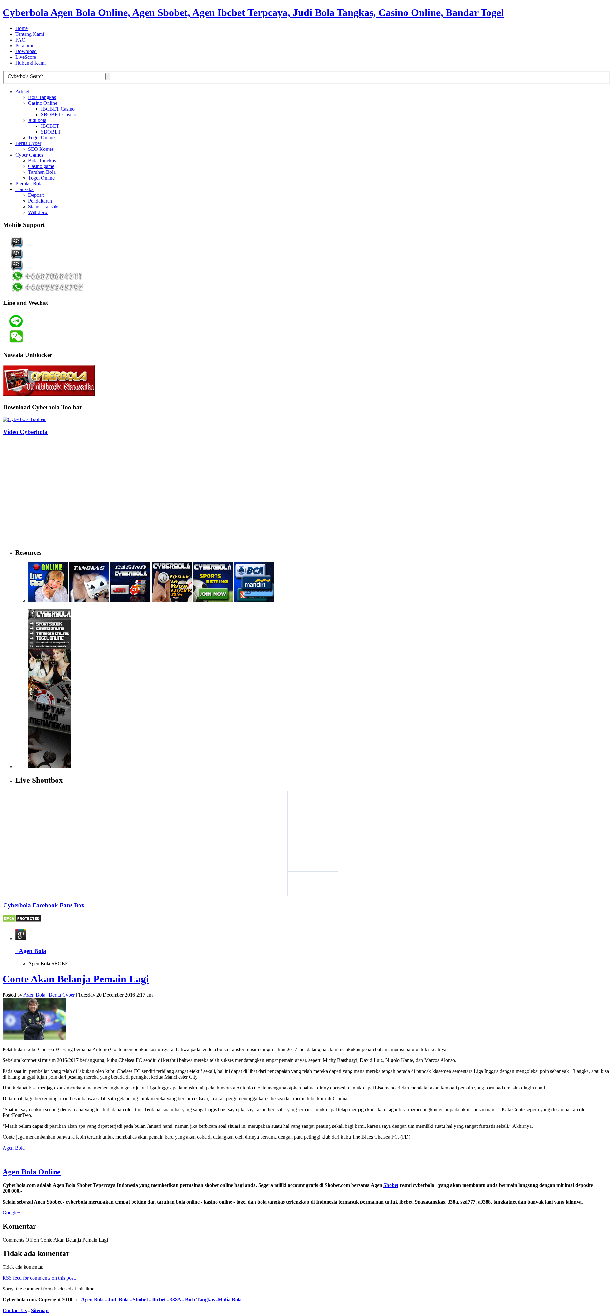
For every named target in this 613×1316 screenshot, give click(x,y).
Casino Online (42, 103)
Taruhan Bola (42, 172)
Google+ (11, 1212)
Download (26, 51)
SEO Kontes (41, 149)
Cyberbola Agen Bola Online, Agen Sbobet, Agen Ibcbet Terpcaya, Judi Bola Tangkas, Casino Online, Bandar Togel (253, 12)
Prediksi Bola (28, 183)
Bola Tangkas (42, 97)
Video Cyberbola (25, 431)
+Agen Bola (30, 951)
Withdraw (38, 212)
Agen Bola (34, 994)
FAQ (20, 39)
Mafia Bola (230, 1299)
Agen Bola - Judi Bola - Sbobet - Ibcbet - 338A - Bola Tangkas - (149, 1299)
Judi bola (37, 120)
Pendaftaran (40, 201)
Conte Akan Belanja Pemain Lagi (76, 979)
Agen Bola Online (32, 1172)
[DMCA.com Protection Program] (22, 920)
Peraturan (24, 45)
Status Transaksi (44, 206)
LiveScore (25, 57)
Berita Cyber (28, 143)
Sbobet (390, 1185)
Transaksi (24, 189)
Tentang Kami (29, 34)
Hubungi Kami (30, 62)
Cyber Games (29, 155)
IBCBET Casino (58, 109)
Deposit (36, 195)
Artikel (22, 91)
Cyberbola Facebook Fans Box (44, 905)
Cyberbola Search (26, 76)
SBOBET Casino (58, 114)
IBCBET (50, 126)
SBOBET (51, 132)
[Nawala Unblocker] (49, 394)
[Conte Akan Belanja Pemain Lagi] (34, 1038)
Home (21, 28)
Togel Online (41, 137)
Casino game (41, 166)
